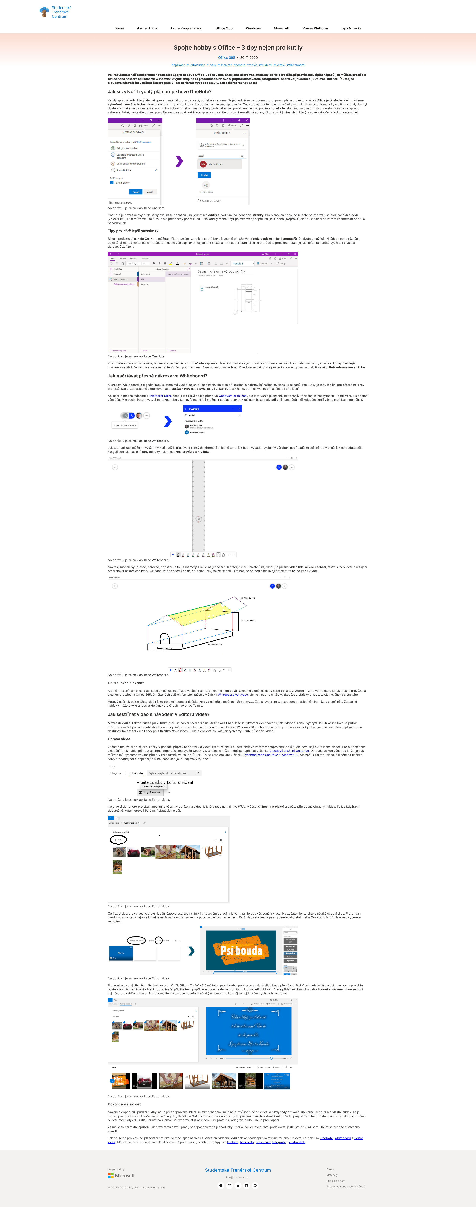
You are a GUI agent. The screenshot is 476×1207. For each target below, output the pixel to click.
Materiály (332, 1175)
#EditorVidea (196, 65)
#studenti (265, 65)
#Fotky (211, 65)
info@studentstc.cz (238, 1177)
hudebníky (247, 1142)
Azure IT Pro (147, 28)
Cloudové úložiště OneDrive (289, 751)
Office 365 (224, 28)
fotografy (279, 1142)
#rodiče (252, 65)
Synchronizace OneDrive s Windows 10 (270, 755)
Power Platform (315, 28)
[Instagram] (229, 1186)
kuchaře (232, 1142)
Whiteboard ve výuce (233, 694)
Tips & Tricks (351, 28)
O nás (330, 1169)
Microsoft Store (160, 396)
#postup (239, 65)
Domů (119, 28)
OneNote (326, 1138)
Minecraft (282, 28)
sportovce (263, 1142)
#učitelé (279, 65)
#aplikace (178, 65)
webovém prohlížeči (233, 396)
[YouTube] (238, 1186)
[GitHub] (255, 1186)
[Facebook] (220, 1186)
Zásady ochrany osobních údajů (346, 1186)
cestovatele (297, 1142)
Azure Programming (186, 28)
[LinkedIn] (246, 1186)
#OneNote (225, 65)
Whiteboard (343, 1138)
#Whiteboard (295, 65)
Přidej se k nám (336, 1180)
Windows (253, 28)
